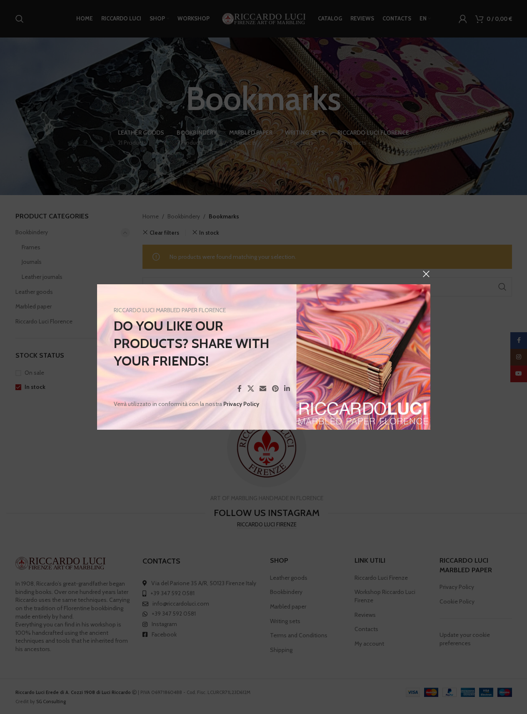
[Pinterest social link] (275, 388)
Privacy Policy (241, 404)
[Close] (426, 273)
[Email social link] (263, 388)
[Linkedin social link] (286, 388)
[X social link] (251, 388)
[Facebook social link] (240, 388)
